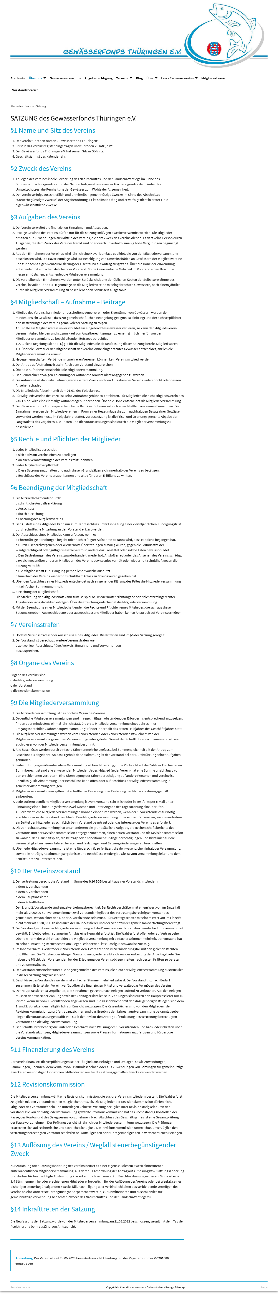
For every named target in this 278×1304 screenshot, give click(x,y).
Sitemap (180, 1287)
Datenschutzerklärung (160, 1287)
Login (264, 1287)
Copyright (112, 1287)
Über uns (35, 78)
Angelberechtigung (98, 78)
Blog (139, 78)
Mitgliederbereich (214, 78)
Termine (122, 78)
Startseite (17, 78)
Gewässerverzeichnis (65, 78)
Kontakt (124, 1287)
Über (150, 78)
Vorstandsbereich (25, 90)
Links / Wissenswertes (177, 78)
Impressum (137, 1287)
